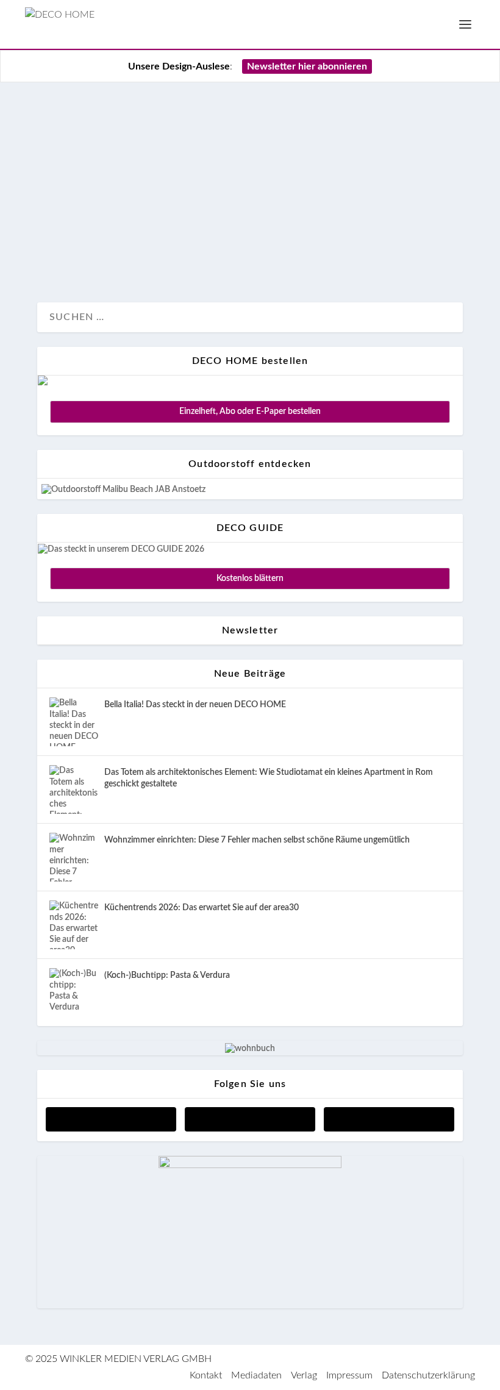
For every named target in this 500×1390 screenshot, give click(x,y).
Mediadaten (256, 1375)
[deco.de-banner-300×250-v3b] (250, 1165)
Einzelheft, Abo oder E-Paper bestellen (250, 411)
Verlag (304, 1375)
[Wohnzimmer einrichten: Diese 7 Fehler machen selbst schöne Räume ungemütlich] (73, 857)
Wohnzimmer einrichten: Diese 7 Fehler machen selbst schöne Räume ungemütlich (257, 840)
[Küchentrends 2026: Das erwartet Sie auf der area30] (73, 924)
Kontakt (206, 1375)
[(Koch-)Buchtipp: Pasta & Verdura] (73, 992)
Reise (62, 251)
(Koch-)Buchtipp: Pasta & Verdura (167, 975)
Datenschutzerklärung (428, 1375)
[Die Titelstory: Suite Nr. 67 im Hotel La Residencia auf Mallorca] (250, 103)
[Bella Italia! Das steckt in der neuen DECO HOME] (73, 721)
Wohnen (129, 251)
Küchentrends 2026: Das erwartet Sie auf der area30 (201, 908)
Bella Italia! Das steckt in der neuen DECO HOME (195, 704)
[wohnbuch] (250, 1048)
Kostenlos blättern (250, 578)
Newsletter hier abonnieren (307, 66)
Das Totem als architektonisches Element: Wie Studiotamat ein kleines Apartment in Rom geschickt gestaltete (268, 778)
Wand (93, 251)
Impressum (349, 1375)
